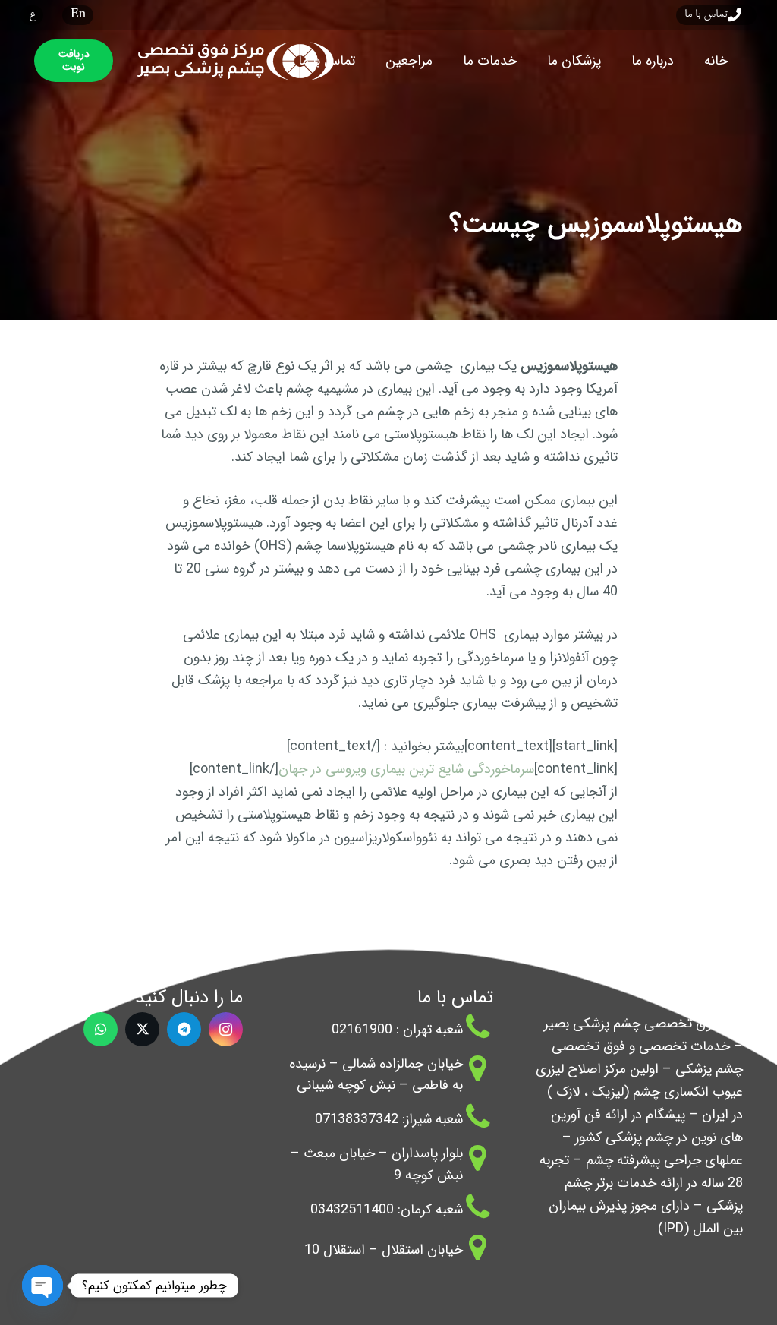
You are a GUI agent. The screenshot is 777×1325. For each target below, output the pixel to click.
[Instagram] (226, 1029)
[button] (619, 60)
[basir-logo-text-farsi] (232, 61)
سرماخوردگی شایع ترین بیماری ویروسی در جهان (406, 769)
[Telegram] (184, 1029)
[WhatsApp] (100, 1029)
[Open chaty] (42, 1285)
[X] (142, 1029)
